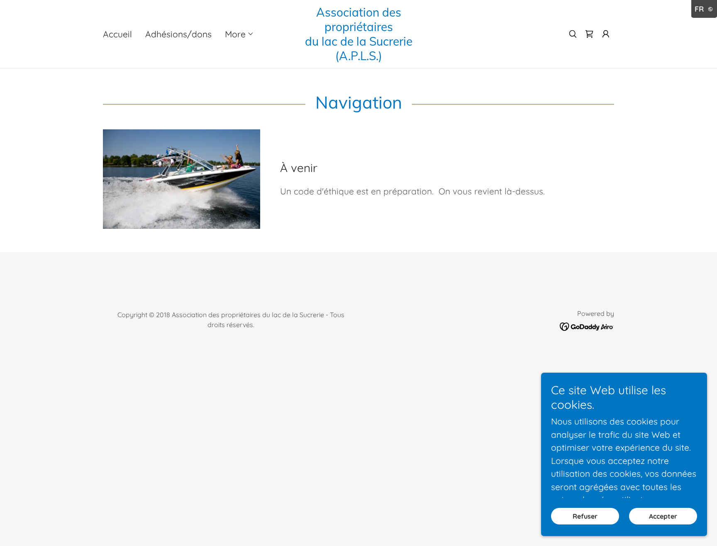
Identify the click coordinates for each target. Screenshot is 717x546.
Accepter (663, 516)
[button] (239, 34)
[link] (358, 56)
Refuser (585, 516)
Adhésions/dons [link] (178, 34)
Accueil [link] (117, 34)
